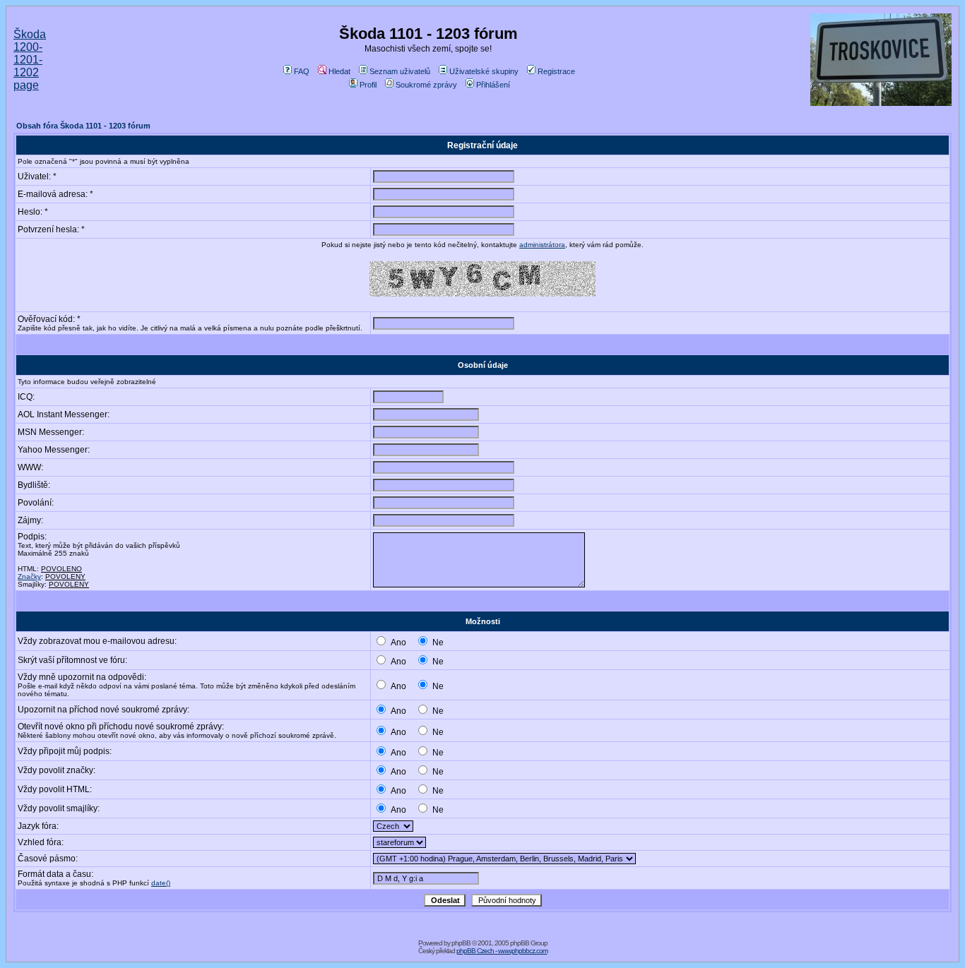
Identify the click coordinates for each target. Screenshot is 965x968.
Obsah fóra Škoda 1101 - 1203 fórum (83, 125)
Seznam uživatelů (399, 71)
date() (160, 883)
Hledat (339, 71)
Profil (368, 84)
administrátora (542, 245)
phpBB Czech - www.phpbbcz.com (501, 951)
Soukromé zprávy (426, 84)
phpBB (460, 943)
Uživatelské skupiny (484, 71)
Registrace (556, 71)
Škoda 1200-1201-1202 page (29, 59)
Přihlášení (493, 84)
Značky (29, 576)
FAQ (301, 71)
